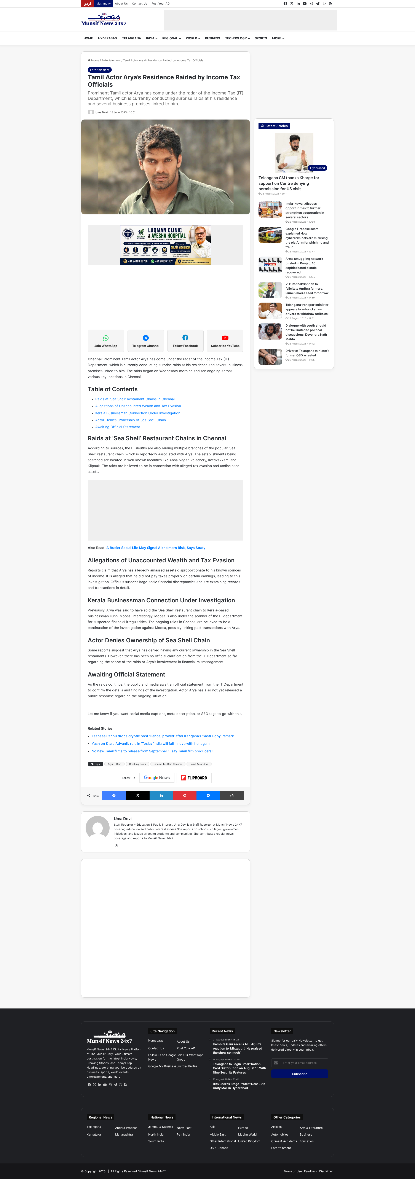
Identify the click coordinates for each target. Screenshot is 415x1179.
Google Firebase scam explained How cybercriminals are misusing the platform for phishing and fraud (307, 238)
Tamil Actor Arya (199, 764)
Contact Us (139, 3)
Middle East (218, 1134)
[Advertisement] (250, 19)
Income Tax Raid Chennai (168, 764)
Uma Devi (102, 112)
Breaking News (137, 764)
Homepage (155, 1040)
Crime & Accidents (284, 1141)
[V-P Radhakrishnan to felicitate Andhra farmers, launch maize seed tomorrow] (270, 290)
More (276, 38)
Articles (276, 1126)
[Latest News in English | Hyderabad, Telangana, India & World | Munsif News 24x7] (104, 19)
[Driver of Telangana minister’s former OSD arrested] (270, 357)
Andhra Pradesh (126, 1128)
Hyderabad (107, 38)
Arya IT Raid (114, 764)
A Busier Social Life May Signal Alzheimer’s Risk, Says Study (155, 548)
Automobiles (279, 1134)
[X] (116, 845)
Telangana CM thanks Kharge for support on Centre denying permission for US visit (289, 183)
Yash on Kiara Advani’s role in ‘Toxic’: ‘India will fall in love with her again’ (151, 743)
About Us (121, 3)
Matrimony (103, 3)
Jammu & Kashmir (160, 1126)
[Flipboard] (194, 778)
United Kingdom (249, 1141)
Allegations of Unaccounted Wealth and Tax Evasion (138, 406)
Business (212, 38)
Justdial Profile (187, 1066)
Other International (223, 1141)
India (150, 38)
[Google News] (156, 778)
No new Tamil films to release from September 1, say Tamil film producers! (152, 751)
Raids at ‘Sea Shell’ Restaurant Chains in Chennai (135, 399)
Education (307, 1141)
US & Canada (219, 1148)
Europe (243, 1128)
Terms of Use (293, 1171)
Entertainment (111, 60)
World (191, 38)
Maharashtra (124, 1134)
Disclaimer (326, 1171)
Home (88, 38)
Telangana (131, 38)
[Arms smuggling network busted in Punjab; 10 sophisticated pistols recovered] (270, 265)
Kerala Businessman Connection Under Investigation (137, 413)
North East (184, 1128)
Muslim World (247, 1134)
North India (156, 1134)
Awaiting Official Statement (117, 427)
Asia (212, 1126)
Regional (170, 38)
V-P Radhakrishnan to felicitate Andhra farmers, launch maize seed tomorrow (307, 288)
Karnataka (94, 1134)
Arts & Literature (311, 1128)
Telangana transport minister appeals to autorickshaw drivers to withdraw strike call (307, 309)
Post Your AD (160, 3)
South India (156, 1141)
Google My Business (162, 1066)
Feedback (310, 1171)
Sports (261, 38)
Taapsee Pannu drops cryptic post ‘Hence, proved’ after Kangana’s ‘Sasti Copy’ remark (163, 736)
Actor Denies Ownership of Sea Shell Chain (130, 420)
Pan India (183, 1134)
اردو (87, 3)
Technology (236, 38)
